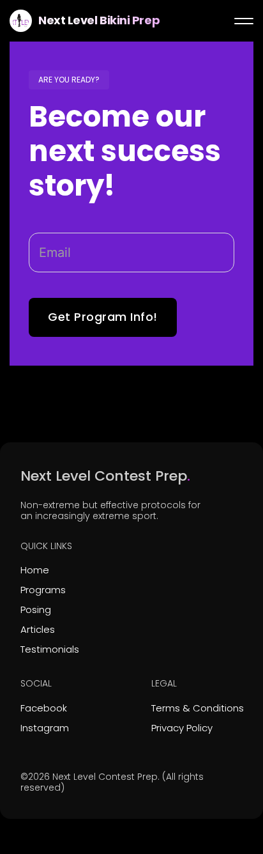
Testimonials (49, 649)
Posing (35, 609)
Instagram (44, 727)
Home (34, 570)
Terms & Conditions (197, 708)
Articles (37, 629)
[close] (243, 21)
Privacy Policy (182, 727)
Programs (43, 589)
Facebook (43, 708)
